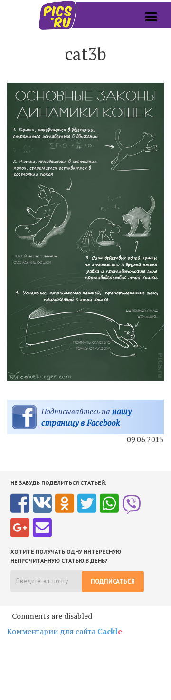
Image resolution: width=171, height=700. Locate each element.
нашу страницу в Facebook (86, 417)
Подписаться (113, 581)
